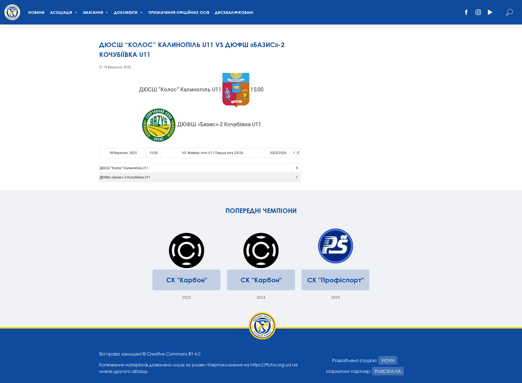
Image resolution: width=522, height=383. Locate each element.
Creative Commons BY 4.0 (173, 354)
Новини (36, 12)
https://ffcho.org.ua (270, 364)
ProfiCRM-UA (388, 371)
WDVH (387, 360)
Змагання (93, 12)
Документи (126, 12)
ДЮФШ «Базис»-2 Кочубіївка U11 (125, 177)
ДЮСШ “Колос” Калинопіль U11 (124, 168)
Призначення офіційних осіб (178, 12)
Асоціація (61, 12)
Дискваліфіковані (234, 12)
